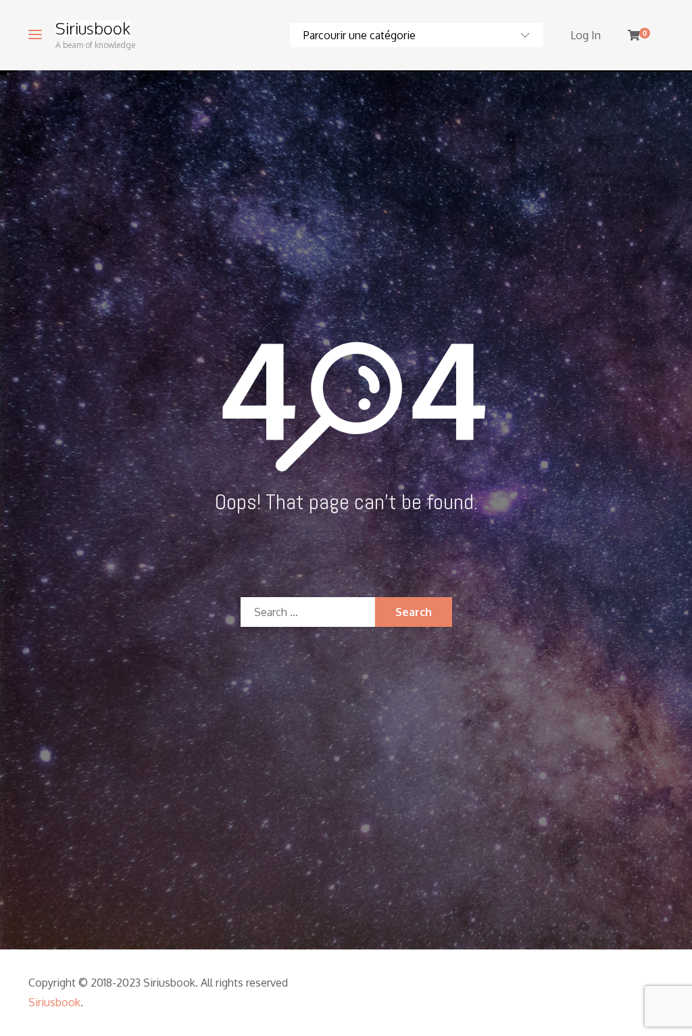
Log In (585, 35)
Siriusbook (92, 28)
